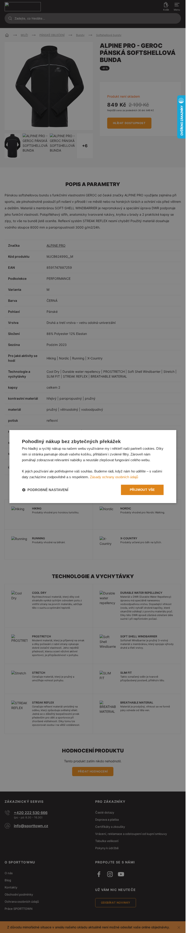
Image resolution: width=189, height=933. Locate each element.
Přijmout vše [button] (142, 490)
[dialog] (92, 466)
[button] (45, 489)
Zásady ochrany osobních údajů (114, 477)
